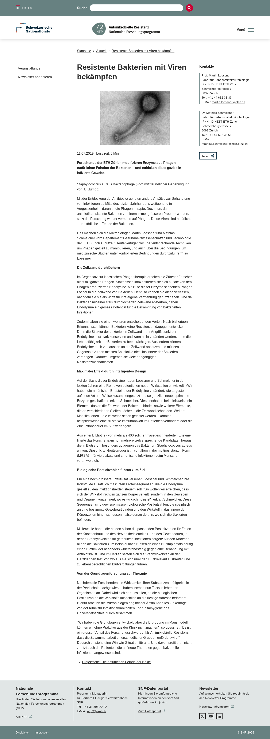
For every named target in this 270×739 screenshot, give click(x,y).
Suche (82, 8)
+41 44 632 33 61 (220, 135)
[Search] (189, 8)
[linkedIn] (219, 716)
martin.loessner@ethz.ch (228, 102)
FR (24, 8)
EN (30, 8)
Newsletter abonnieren (35, 77)
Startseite (84, 51)
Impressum (42, 732)
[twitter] (202, 716)
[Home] (161, 29)
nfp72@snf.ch (96, 711)
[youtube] (211, 716)
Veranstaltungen (30, 68)
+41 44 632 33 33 (220, 97)
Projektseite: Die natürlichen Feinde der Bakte (116, 662)
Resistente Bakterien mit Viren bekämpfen (143, 51)
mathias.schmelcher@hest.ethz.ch (225, 143)
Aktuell (101, 51)
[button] (245, 30)
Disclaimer (22, 732)
